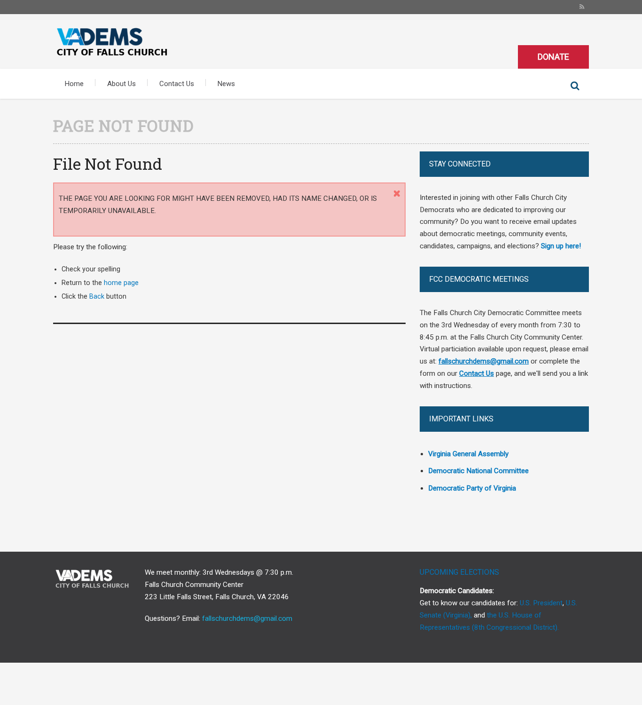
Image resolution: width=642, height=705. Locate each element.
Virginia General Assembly (468, 454)
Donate (553, 57)
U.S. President (541, 603)
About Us (121, 83)
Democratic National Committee (478, 471)
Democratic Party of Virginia (472, 488)
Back (96, 297)
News (226, 83)
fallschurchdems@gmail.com (247, 618)
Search (575, 86)
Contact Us (176, 83)
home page (121, 283)
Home (74, 83)
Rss (582, 7)
